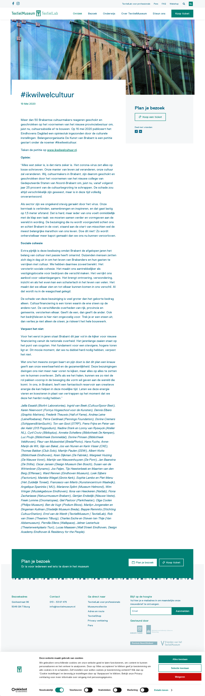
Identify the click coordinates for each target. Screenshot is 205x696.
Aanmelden (182, 611)
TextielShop (94, 616)
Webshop (174, 4)
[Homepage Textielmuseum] (35, 13)
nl (191, 4)
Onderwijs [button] (109, 13)
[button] (182, 13)
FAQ (164, 4)
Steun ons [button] (159, 13)
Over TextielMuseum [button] (134, 13)
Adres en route (96, 611)
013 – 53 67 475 (58, 602)
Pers (156, 4)
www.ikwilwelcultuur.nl (62, 150)
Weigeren (180, 677)
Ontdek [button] (77, 13)
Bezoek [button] (92, 13)
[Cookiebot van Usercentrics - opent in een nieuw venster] (19, 690)
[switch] (88, 690)
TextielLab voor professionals (136, 4)
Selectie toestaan (180, 668)
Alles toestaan (180, 659)
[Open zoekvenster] (184, 4)
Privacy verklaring (98, 620)
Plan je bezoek (145, 562)
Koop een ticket (152, 116)
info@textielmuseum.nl (62, 606)
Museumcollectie (97, 606)
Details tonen (161, 690)
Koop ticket (182, 13)
